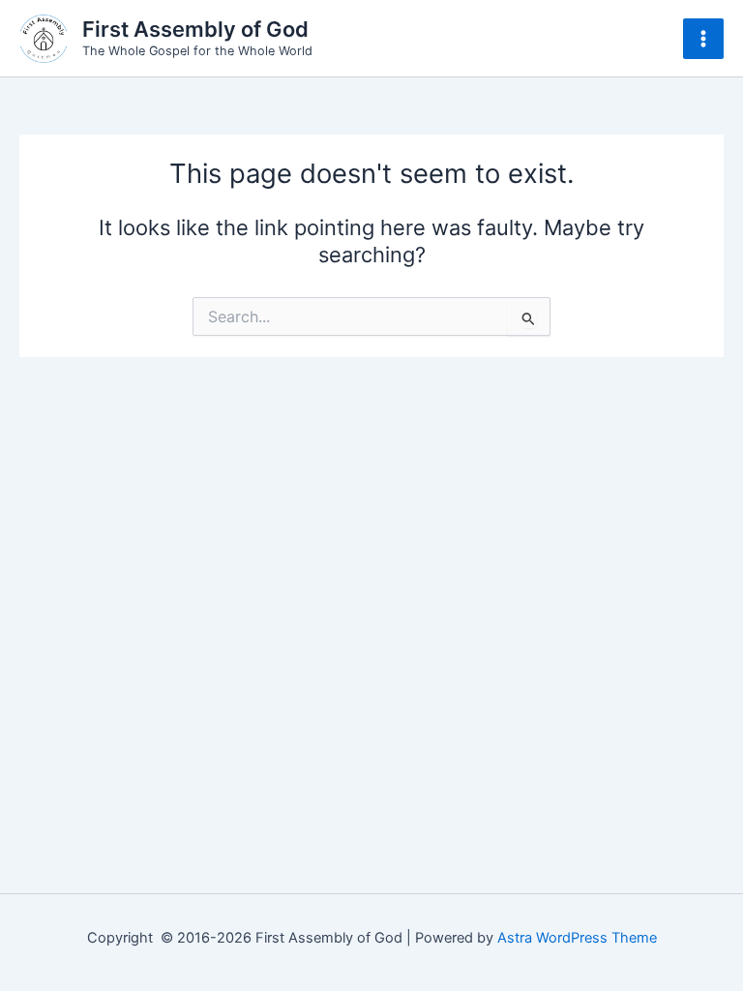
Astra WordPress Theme (577, 937)
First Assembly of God (195, 29)
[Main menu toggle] (703, 38)
